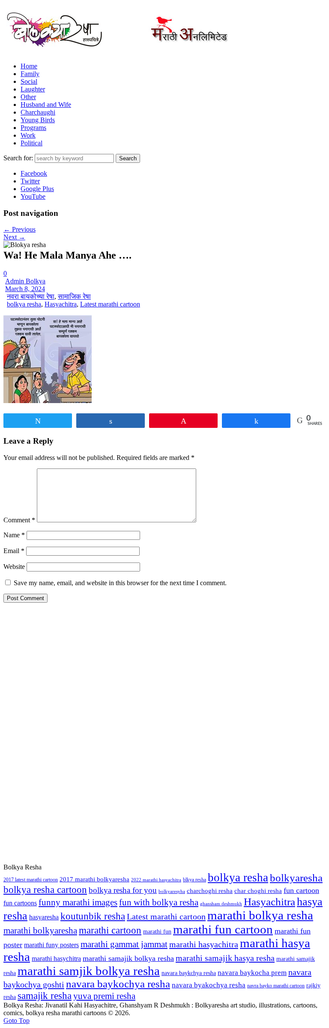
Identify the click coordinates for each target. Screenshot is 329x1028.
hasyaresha (44, 917)
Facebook (34, 173)
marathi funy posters (51, 945)
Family (30, 73)
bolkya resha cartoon (45, 889)
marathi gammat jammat (124, 944)
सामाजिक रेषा (74, 296)
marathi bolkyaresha (40, 930)
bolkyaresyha (172, 891)
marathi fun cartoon (223, 929)
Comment (19, 520)
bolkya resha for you (123, 890)
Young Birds (38, 120)
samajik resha (45, 995)
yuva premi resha (104, 996)
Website (14, 566)
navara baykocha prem (252, 973)
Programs (33, 127)
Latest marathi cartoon (110, 304)
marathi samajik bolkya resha (128, 958)
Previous (19, 229)
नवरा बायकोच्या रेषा (30, 296)
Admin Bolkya (25, 281)
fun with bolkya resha (158, 902)
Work (28, 135)
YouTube (33, 196)
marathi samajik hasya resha (225, 958)
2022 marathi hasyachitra (156, 880)
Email (13, 550)
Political (31, 143)
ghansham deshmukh (221, 903)
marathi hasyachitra (203, 944)
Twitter (30, 181)
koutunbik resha (92, 916)
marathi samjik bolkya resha (89, 971)
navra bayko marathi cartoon (276, 985)
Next (14, 237)
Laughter (33, 89)
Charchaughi (38, 112)
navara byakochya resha (208, 985)
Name (14, 535)
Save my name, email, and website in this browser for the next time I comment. (120, 582)
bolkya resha (24, 304)
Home (29, 66)
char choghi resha (258, 890)
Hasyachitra (61, 304)
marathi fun (157, 931)
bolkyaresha (296, 878)
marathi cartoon (110, 930)
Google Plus (37, 188)
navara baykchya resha (189, 973)
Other (28, 96)
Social (29, 81)
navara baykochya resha (118, 984)
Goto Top (16, 1020)
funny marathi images (78, 902)
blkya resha (194, 880)
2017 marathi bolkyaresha (94, 879)
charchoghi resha (210, 890)
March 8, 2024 (25, 288)
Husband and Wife (46, 104)
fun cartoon (301, 890)
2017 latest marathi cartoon (30, 880)
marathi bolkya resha (260, 915)
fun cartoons (20, 903)
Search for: (18, 158)
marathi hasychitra (56, 959)
